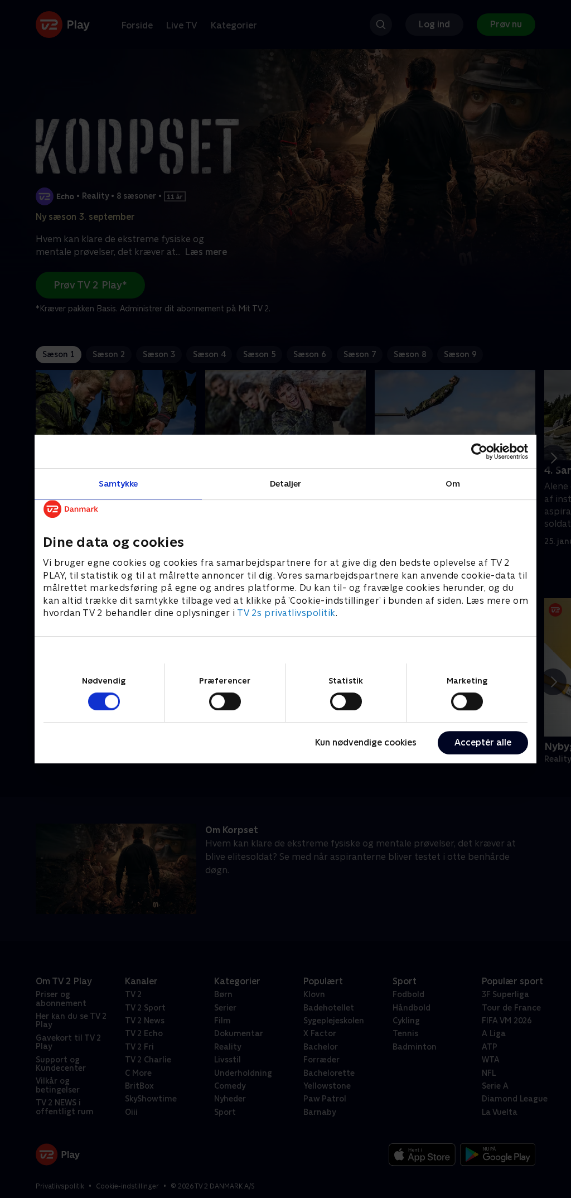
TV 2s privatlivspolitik (286, 613)
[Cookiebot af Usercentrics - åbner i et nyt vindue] (479, 451)
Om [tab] (453, 483)
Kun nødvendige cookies (366, 742)
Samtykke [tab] (118, 483)
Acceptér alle (482, 742)
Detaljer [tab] (286, 483)
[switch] (225, 701)
